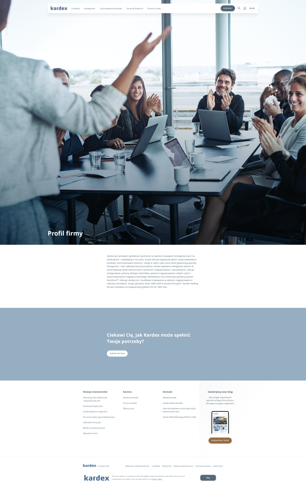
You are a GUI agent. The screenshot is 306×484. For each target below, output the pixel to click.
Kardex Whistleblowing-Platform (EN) (179, 417)
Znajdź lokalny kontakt (173, 403)
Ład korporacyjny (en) (93, 406)
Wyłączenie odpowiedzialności (137, 466)
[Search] (239, 8)
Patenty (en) (167, 466)
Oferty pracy (128, 408)
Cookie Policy (218, 466)
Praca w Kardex (130, 403)
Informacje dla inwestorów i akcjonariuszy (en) (95, 399)
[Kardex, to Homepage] (59, 8)
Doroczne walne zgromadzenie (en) (99, 417)
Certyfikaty (156, 466)
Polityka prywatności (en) (183, 466)
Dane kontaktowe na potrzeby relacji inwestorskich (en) (179, 410)
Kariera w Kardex (130, 397)
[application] (153, 478)
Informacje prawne (203, 466)
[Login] (244, 8)
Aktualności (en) (90, 433)
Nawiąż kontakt (169, 397)
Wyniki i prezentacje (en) (94, 428)
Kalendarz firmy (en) (92, 422)
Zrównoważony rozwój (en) (95, 411)
